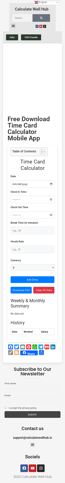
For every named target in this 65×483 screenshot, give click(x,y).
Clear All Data (44, 290)
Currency (16, 260)
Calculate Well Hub (32, 9)
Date (13, 176)
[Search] (41, 18)
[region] (32, 457)
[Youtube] (40, 26)
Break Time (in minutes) (24, 222)
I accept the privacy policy (22, 407)
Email (8, 395)
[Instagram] (44, 26)
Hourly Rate (17, 241)
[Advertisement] (32, 80)
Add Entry (32, 279)
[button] (13, 25)
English (42, 2)
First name (10, 383)
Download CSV (21, 290)
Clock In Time (18, 191)
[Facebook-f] (37, 26)
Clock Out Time (19, 207)
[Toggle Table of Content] (41, 151)
